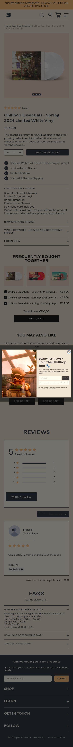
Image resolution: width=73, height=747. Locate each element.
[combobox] (53, 383)
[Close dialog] (68, 351)
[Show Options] (67, 383)
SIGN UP (65, 378)
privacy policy (53, 388)
